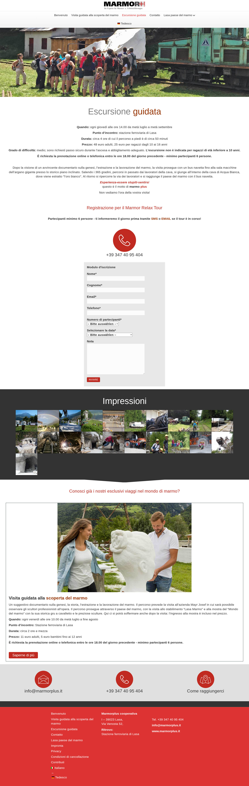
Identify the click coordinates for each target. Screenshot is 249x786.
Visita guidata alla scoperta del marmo (94, 15)
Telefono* (94, 308)
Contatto (155, 15)
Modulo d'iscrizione (101, 267)
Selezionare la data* (101, 330)
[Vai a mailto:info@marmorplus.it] (43, 682)
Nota (90, 341)
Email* (91, 296)
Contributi (57, 762)
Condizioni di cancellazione (70, 756)
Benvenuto (61, 15)
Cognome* (94, 285)
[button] (23, 655)
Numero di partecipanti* (104, 319)
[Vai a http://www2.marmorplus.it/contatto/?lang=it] (205, 682)
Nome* (92, 273)
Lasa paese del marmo (178, 15)
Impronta (57, 745)
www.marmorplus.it (166, 731)
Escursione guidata (134, 15)
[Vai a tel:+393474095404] (124, 243)
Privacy (56, 751)
